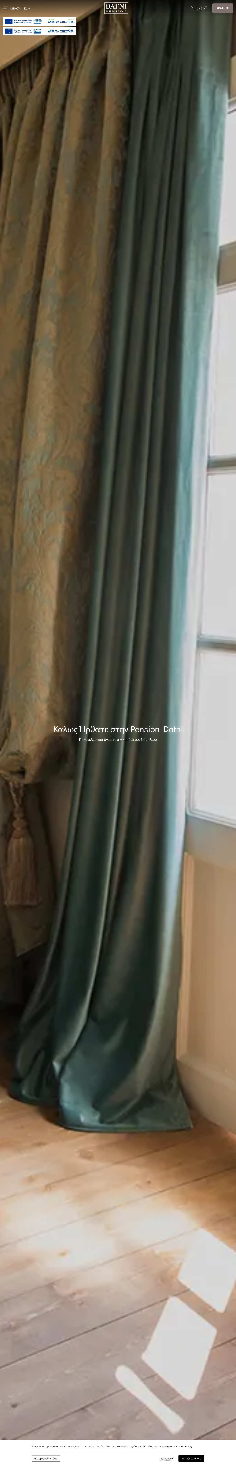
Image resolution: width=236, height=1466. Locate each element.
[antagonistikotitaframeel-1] (39, 21)
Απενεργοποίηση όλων (46, 1458)
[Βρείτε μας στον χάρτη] (205, 8)
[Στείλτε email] (199, 8)
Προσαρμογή (167, 1458)
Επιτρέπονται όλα (191, 1458)
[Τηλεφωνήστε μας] (193, 8)
